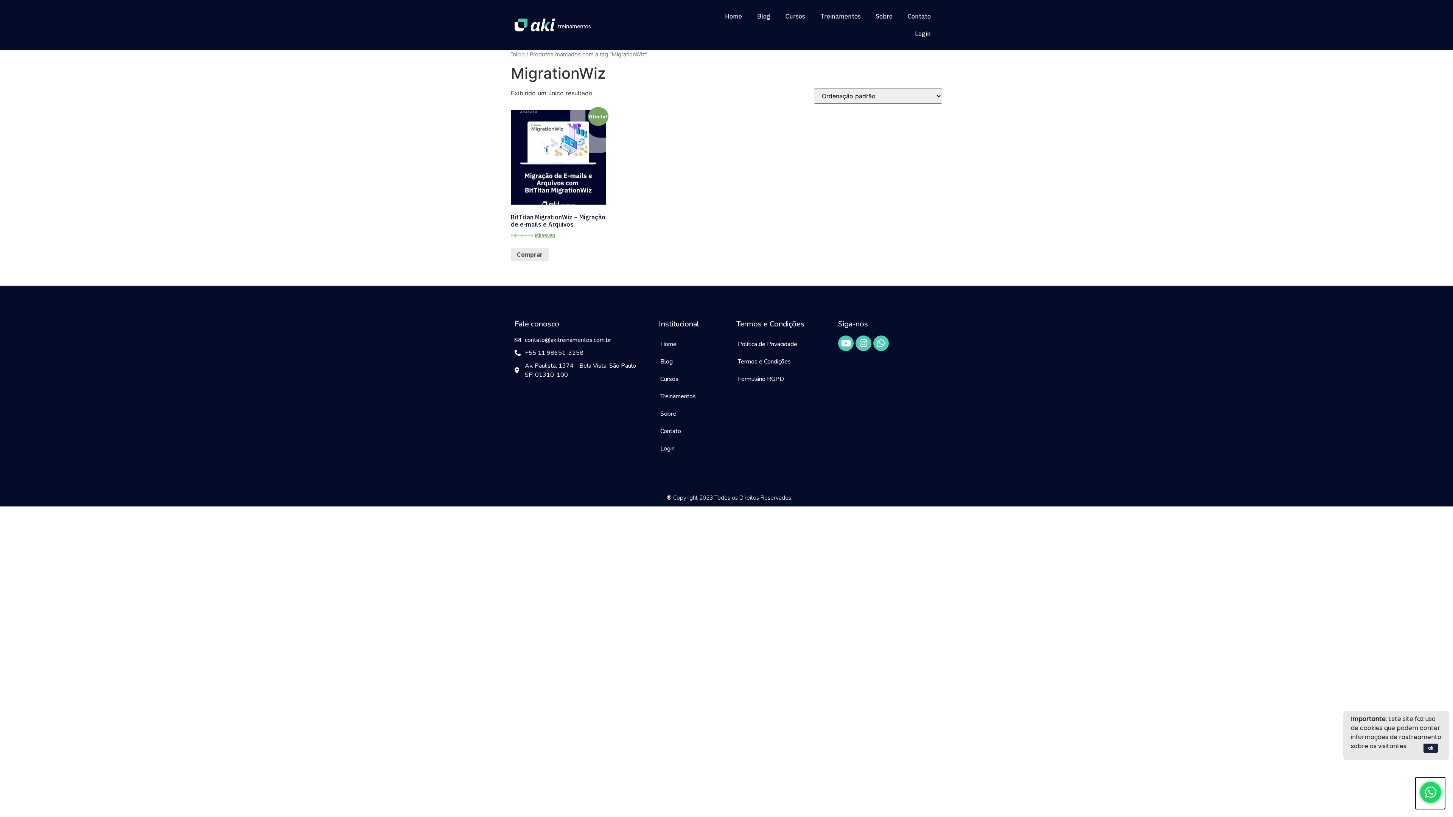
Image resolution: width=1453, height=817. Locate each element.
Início (518, 54)
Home (733, 16)
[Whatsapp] (881, 343)
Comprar (530, 254)
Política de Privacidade (767, 344)
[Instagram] (863, 343)
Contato (919, 16)
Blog (763, 16)
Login (923, 34)
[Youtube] (846, 343)
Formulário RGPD (761, 379)
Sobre (884, 16)
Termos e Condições (764, 361)
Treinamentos (840, 16)
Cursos (795, 16)
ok (1430, 748)
